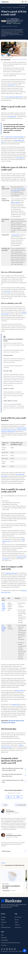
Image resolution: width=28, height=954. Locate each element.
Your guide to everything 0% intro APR (11, 887)
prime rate (7, 291)
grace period (11, 84)
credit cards (3, 7)
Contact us (17, 924)
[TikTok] (15, 949)
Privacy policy (4, 937)
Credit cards (3, 922)
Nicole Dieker (14, 18)
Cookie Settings (4, 940)
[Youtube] (12, 949)
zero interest (9, 7)
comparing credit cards (11, 573)
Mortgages (3, 917)
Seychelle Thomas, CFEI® (13, 20)
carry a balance (20, 157)
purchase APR (12, 116)
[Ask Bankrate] (24, 950)
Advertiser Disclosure (23, 5)
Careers (16, 922)
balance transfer (15, 202)
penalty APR (15, 235)
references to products (8, 32)
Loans (2, 924)
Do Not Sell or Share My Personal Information (10, 942)
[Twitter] (4, 949)
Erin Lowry (9, 23)
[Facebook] (2, 949)
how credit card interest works (14, 97)
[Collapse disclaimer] (26, 29)
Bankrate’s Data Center (6, 927)
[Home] (6, 1)
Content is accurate (4, 34)
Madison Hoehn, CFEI (12, 21)
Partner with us (18, 927)
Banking (2, 919)
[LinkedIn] (9, 949)
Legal (2, 935)
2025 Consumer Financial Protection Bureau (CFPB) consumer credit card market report (13, 429)
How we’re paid (18, 917)
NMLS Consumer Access (21, 904)
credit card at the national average (14, 136)
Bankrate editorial (18, 29)
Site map (17, 919)
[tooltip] (22, 790)
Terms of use (4, 945)
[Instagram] (7, 949)
